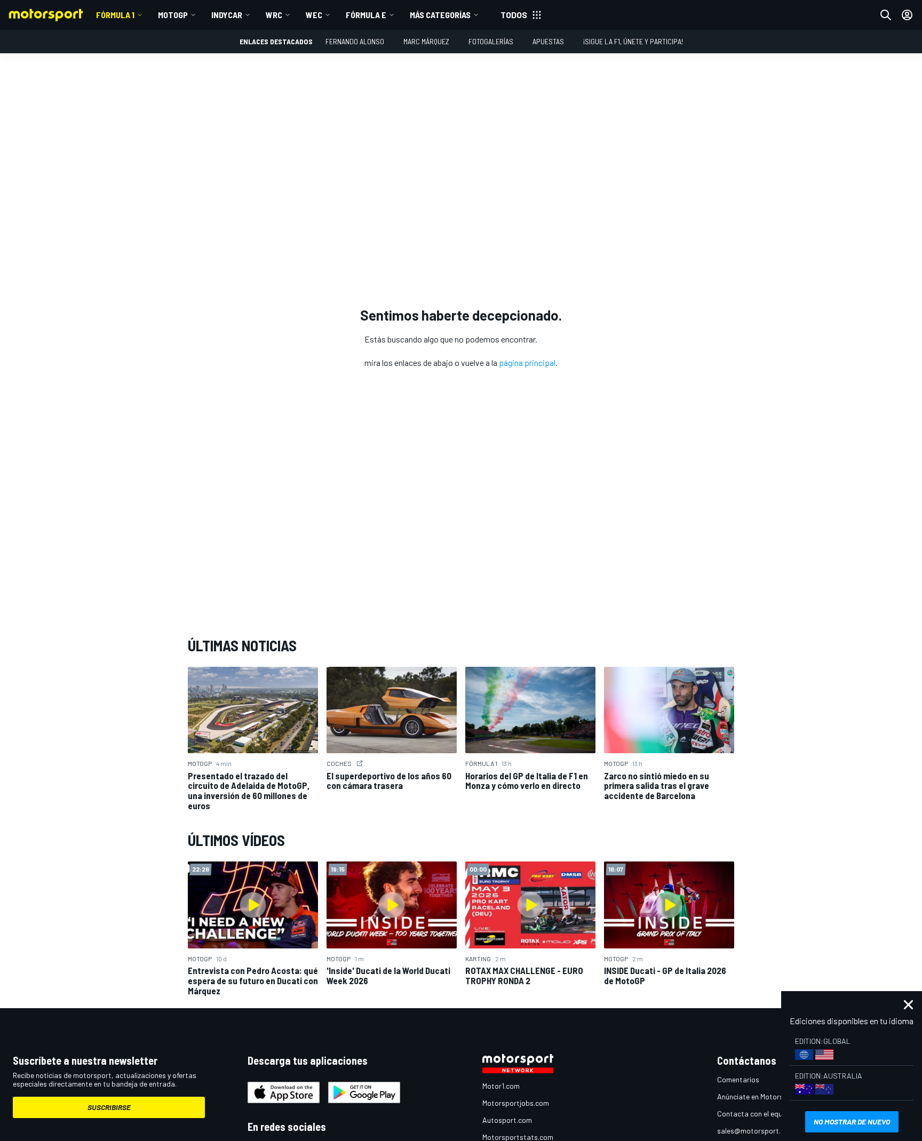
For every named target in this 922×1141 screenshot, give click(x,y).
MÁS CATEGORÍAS (440, 15)
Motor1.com (501, 1085)
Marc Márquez (426, 41)
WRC (274, 15)
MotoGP (173, 15)
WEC (314, 15)
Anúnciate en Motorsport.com (765, 1096)
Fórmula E (366, 15)
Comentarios (738, 1079)
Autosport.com (507, 1119)
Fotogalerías (490, 41)
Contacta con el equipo (754, 1113)
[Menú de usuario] (907, 15)
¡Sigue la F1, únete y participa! (633, 41)
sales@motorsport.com (755, 1130)
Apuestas (548, 41)
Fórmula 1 (115, 15)
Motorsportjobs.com (515, 1102)
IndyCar (226, 15)
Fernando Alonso (354, 41)
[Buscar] (885, 15)
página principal (527, 362)
